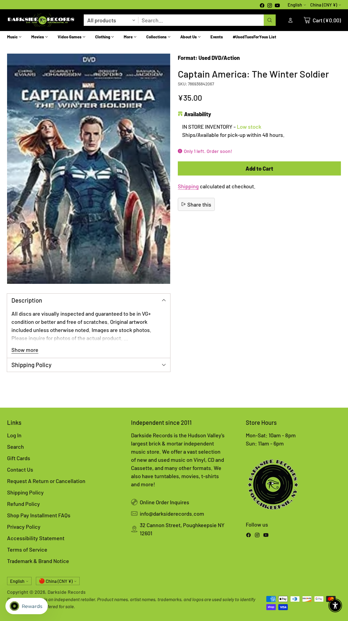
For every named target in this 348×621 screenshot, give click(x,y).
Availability (197, 114)
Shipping (188, 186)
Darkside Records (67, 592)
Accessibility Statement (35, 538)
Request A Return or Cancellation (46, 481)
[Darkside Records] (41, 20)
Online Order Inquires (164, 502)
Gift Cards (18, 458)
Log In (14, 435)
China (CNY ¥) (323, 4)
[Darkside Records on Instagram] (269, 6)
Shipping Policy (25, 492)
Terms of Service (27, 549)
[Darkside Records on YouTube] (277, 6)
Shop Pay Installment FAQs (38, 515)
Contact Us (20, 469)
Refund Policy (23, 503)
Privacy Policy (24, 526)
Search (15, 446)
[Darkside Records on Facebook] (262, 6)
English (295, 4)
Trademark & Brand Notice (38, 561)
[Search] (270, 20)
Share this (199, 204)
